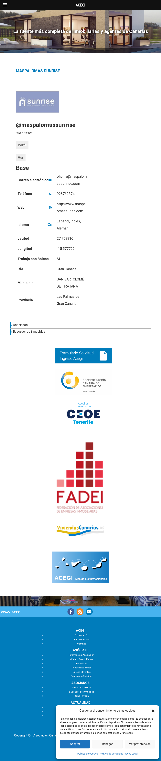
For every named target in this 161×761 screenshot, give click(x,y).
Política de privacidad (111, 753)
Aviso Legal (131, 753)
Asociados (20, 325)
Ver (21, 158)
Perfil (22, 145)
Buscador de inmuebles (29, 331)
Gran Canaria (66, 269)
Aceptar (75, 744)
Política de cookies (87, 753)
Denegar (107, 744)
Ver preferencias (140, 744)
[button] (153, 711)
